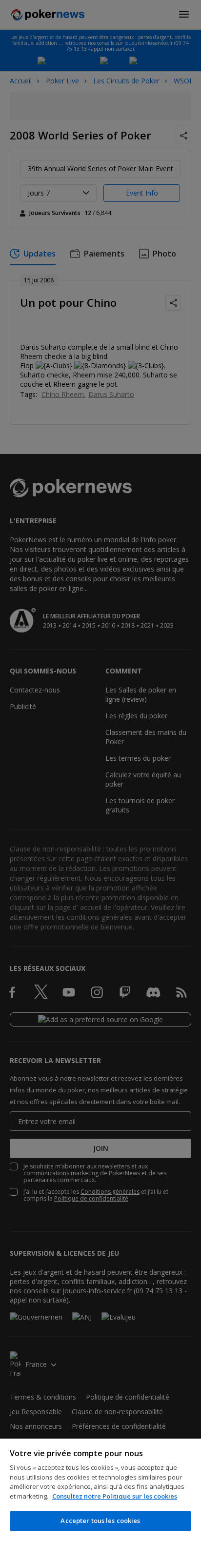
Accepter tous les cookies (100, 1520)
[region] (100, 1490)
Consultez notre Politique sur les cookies (114, 1496)
